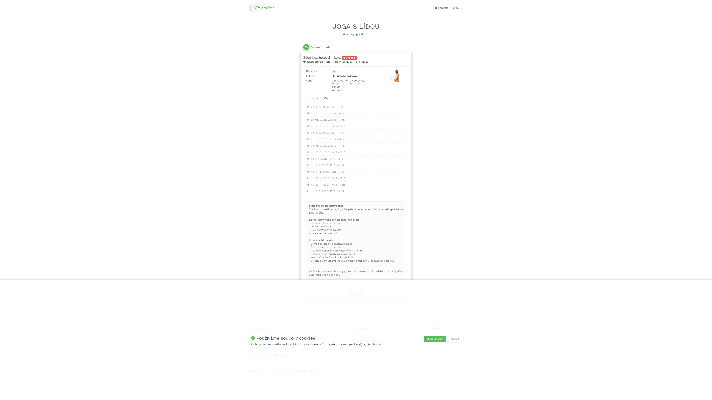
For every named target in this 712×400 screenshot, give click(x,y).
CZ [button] (458, 7)
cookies (266, 344)
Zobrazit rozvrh (320, 47)
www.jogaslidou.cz (358, 34)
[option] (356, 107)
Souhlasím (436, 338)
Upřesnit (454, 338)
